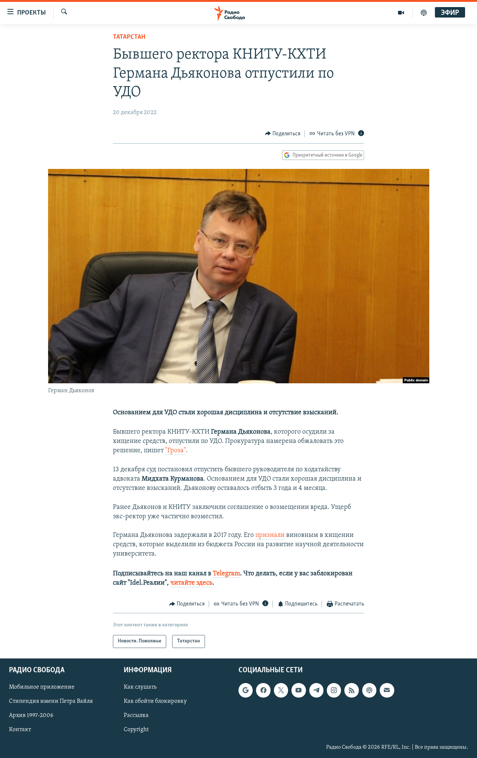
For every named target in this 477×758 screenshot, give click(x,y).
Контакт (20, 730)
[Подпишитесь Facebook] (263, 690)
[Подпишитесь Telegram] (316, 690)
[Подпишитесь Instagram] (334, 690)
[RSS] (351, 690)
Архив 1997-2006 (31, 715)
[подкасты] (424, 12)
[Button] (283, 134)
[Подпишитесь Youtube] (298, 690)
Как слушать (140, 687)
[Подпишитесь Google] (245, 690)
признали (270, 535)
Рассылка (136, 715)
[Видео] (401, 12)
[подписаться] (387, 690)
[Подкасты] (369, 690)
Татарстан (129, 37)
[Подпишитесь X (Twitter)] (281, 690)
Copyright (136, 730)
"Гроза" (175, 450)
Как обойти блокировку (155, 701)
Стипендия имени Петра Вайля (51, 701)
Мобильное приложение (42, 687)
